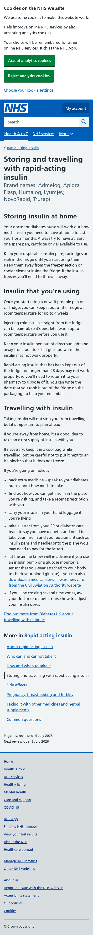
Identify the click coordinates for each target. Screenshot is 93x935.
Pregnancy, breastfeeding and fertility (40, 694)
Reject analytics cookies (29, 75)
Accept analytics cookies (29, 60)
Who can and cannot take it (31, 656)
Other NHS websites (19, 869)
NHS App (11, 819)
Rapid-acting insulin (23, 148)
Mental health (15, 792)
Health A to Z (14, 769)
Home (8, 761)
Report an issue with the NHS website (33, 888)
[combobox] (41, 122)
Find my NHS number (20, 826)
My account (76, 108)
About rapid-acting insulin (30, 646)
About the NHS (15, 842)
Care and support (17, 800)
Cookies (10, 911)
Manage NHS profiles (20, 861)
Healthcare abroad (18, 849)
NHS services (43, 133)
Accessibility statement (21, 895)
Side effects (17, 685)
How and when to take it (29, 665)
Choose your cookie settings (28, 90)
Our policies (13, 903)
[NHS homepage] (16, 108)
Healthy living (15, 784)
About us (11, 880)
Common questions (24, 719)
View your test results (20, 834)
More (66, 135)
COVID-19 (11, 807)
